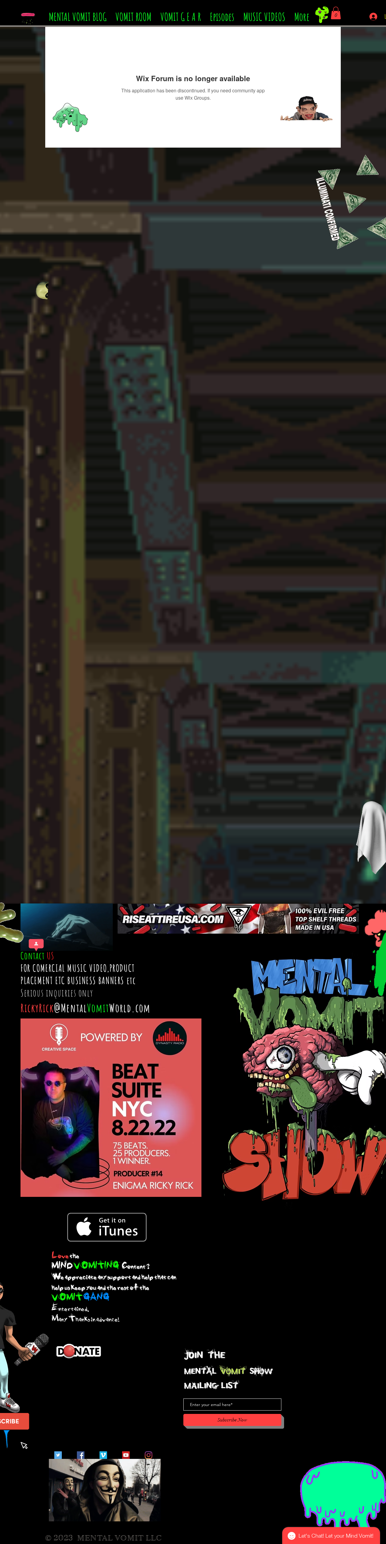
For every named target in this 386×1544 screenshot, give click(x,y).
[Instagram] (148, 1455)
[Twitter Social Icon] (58, 1455)
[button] (336, 13)
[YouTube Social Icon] (126, 1455)
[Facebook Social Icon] (80, 1455)
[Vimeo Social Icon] (103, 1455)
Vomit (98, 1008)
